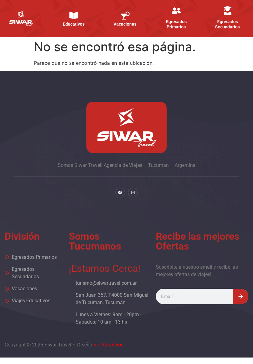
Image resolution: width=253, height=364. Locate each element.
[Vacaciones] (124, 15)
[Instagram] (133, 192)
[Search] (240, 296)
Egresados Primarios (176, 24)
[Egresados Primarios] (176, 10)
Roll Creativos (108, 345)
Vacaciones (125, 24)
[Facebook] (120, 192)
